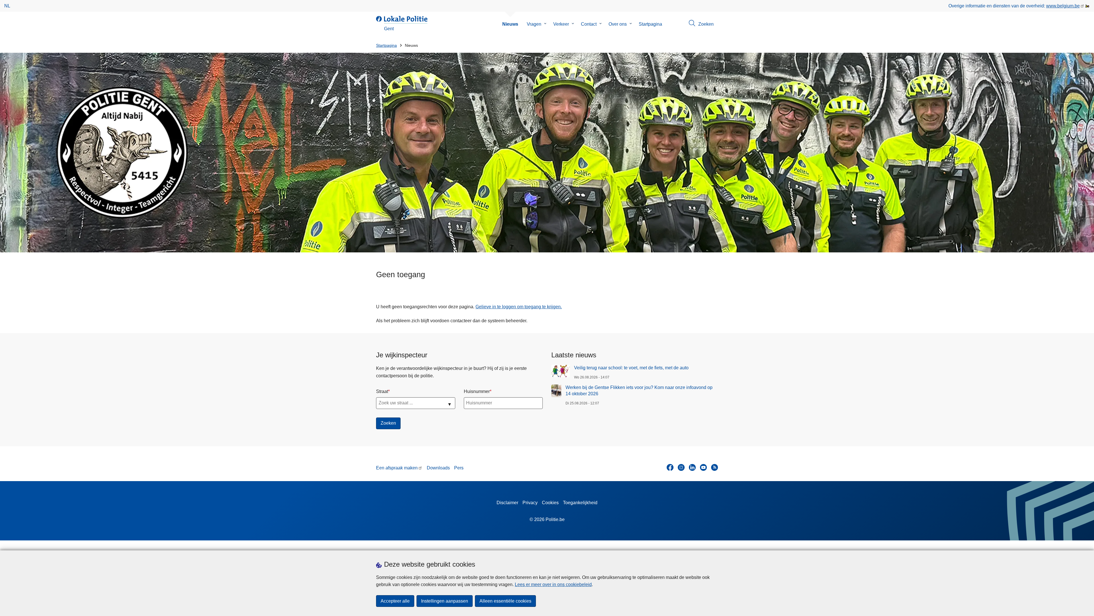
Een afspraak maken (397, 467)
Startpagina (650, 24)
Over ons (618, 24)
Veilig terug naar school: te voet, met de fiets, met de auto (631, 367)
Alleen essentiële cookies (505, 601)
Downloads (438, 467)
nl (7, 5)
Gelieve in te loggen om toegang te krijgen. (518, 306)
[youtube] (703, 467)
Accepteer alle (395, 601)
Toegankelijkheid (580, 502)
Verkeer (561, 24)
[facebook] (670, 467)
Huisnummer (477, 391)
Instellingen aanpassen (444, 601)
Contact (589, 24)
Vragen (534, 24)
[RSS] (714, 467)
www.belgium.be (1063, 5)
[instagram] (681, 467)
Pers (459, 467)
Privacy (530, 502)
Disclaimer (507, 502)
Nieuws (510, 24)
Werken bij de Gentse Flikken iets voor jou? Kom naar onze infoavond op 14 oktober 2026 (639, 390)
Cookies (550, 502)
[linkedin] (692, 467)
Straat (382, 391)
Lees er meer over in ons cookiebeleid (553, 584)
